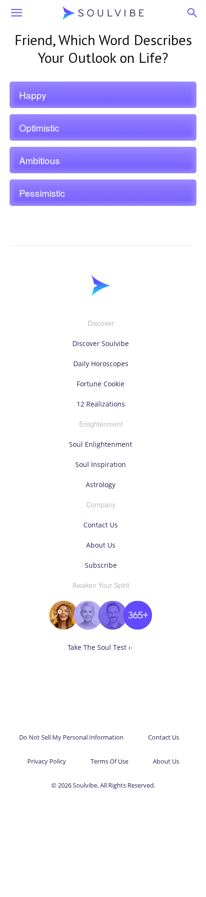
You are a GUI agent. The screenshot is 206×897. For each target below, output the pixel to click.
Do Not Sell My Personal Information (71, 737)
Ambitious (39, 160)
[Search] (192, 13)
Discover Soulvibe (100, 343)
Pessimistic (42, 192)
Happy (32, 94)
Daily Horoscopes (100, 363)
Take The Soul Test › (101, 647)
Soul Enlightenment (100, 444)
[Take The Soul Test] (100, 627)
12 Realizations (101, 403)
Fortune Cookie (101, 383)
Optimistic (39, 127)
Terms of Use (109, 761)
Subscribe (101, 565)
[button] (16, 13)
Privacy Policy (46, 761)
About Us (100, 545)
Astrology (100, 484)
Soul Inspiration (100, 464)
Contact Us (100, 524)
